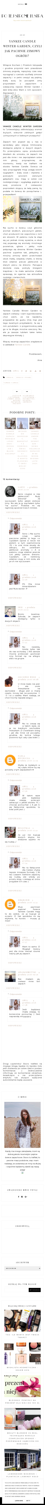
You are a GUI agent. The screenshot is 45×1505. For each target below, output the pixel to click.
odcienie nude (27, 677)
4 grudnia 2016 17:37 (29, 939)
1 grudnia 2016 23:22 (26, 608)
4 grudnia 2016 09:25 (29, 973)
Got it (28, 1500)
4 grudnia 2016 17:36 (29, 788)
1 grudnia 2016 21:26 (29, 577)
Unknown (24, 900)
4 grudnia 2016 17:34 (29, 860)
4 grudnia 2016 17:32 (29, 640)
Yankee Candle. (23, 345)
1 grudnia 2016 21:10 (28, 488)
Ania (25, 524)
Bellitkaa (24, 828)
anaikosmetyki (27, 972)
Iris (20, 607)
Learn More (19, 1500)
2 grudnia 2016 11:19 (28, 759)
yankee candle (11, 383)
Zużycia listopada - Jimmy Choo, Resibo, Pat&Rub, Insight (14, 399)
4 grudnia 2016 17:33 (29, 716)
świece (10, 377)
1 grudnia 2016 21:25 (29, 526)
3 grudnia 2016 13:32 (28, 901)
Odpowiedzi (16, 518)
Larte (21, 487)
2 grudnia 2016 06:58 (29, 678)
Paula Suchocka (24, 757)
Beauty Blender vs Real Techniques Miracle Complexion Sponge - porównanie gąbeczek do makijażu (22, 1438)
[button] (22, 3)
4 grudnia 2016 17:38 (29, 1002)
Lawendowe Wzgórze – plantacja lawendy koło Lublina (22, 1476)
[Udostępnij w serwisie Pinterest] (40, 371)
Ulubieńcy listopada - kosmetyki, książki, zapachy (29, 399)
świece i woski (23, 377)
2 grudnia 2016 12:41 (28, 829)
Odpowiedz (13, 512)
